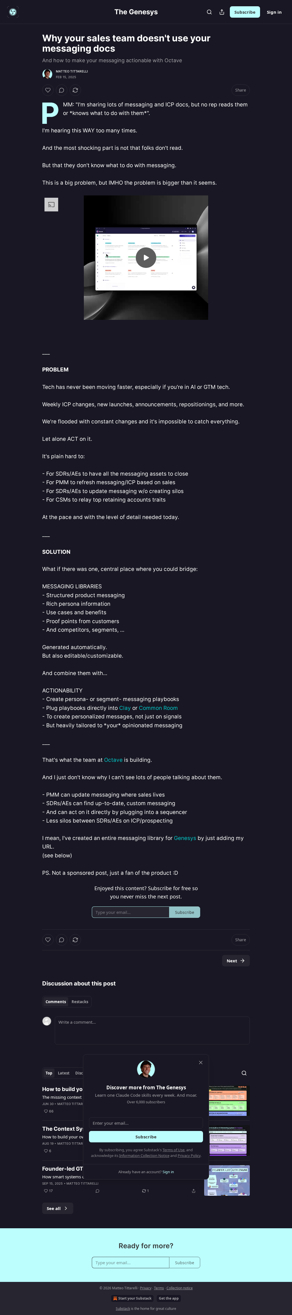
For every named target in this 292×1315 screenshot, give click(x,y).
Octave (113, 760)
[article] (146, 1180)
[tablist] (67, 1001)
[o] (146, 257)
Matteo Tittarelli (72, 71)
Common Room (158, 708)
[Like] (48, 90)
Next (232, 960)
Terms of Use (173, 1149)
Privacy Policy (189, 1155)
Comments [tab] (56, 1001)
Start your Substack (134, 1298)
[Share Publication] (222, 12)
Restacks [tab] (80, 1001)
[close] (200, 1062)
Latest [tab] (64, 1073)
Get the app (169, 1298)
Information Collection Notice (144, 1155)
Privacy (145, 1288)
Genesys (185, 838)
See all (54, 1208)
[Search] (209, 12)
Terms (159, 1288)
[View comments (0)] (61, 90)
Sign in (274, 12)
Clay (125, 708)
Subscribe (245, 12)
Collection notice (180, 1288)
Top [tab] (49, 1073)
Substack (123, 1308)
